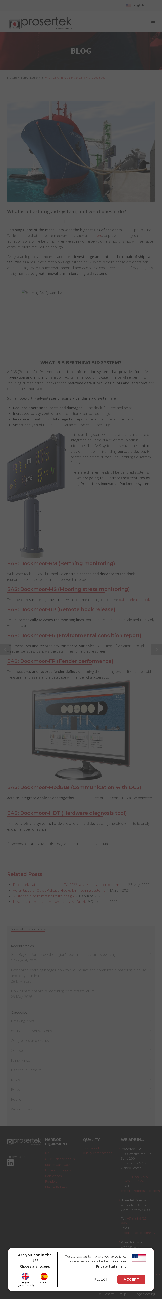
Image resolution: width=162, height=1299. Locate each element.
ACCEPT (131, 1279)
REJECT (101, 1279)
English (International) (26, 1284)
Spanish (44, 1282)
